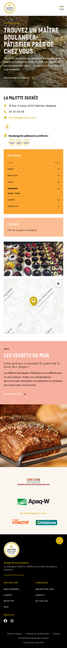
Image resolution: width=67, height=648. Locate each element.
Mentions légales (14, 633)
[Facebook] (7, 126)
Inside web (39, 642)
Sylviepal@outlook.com (22, 117)
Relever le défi (13, 394)
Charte (8, 595)
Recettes (9, 601)
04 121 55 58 (16, 111)
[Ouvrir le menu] (61, 7)
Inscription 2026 (44, 589)
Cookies (56, 633)
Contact (40, 595)
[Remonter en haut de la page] (59, 540)
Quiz (6, 607)
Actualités (41, 601)
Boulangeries (11, 589)
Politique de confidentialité (37, 633)
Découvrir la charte (17, 78)
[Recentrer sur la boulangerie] (58, 283)
